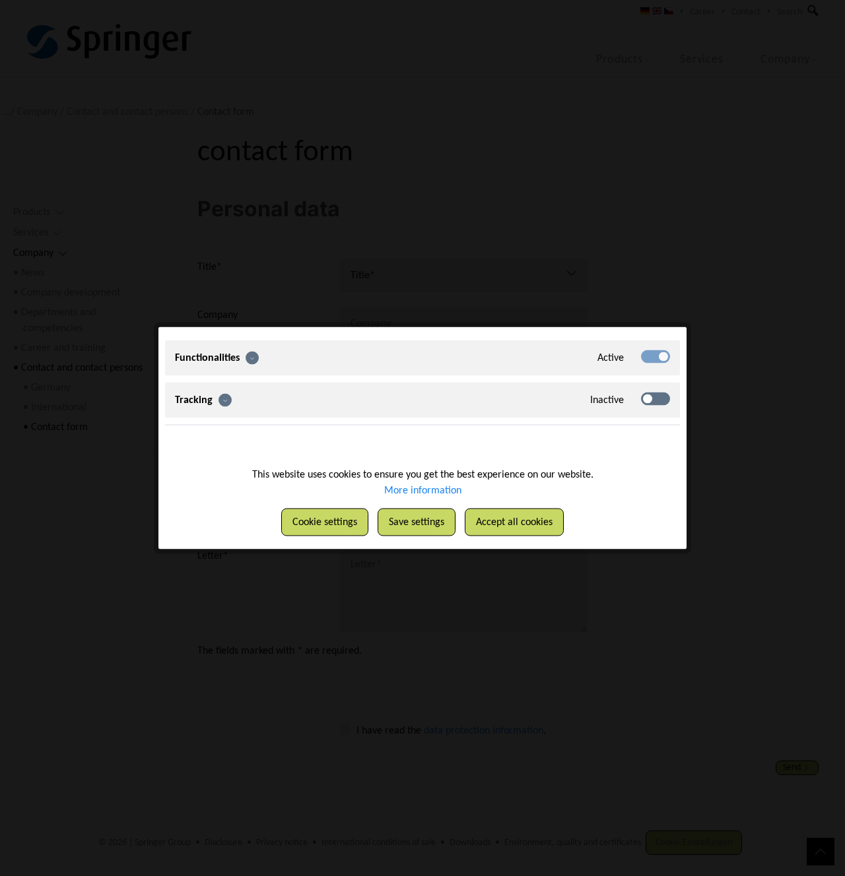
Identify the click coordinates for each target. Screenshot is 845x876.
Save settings (416, 522)
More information (422, 490)
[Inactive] (655, 399)
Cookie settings (324, 522)
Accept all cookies (514, 522)
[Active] (655, 356)
